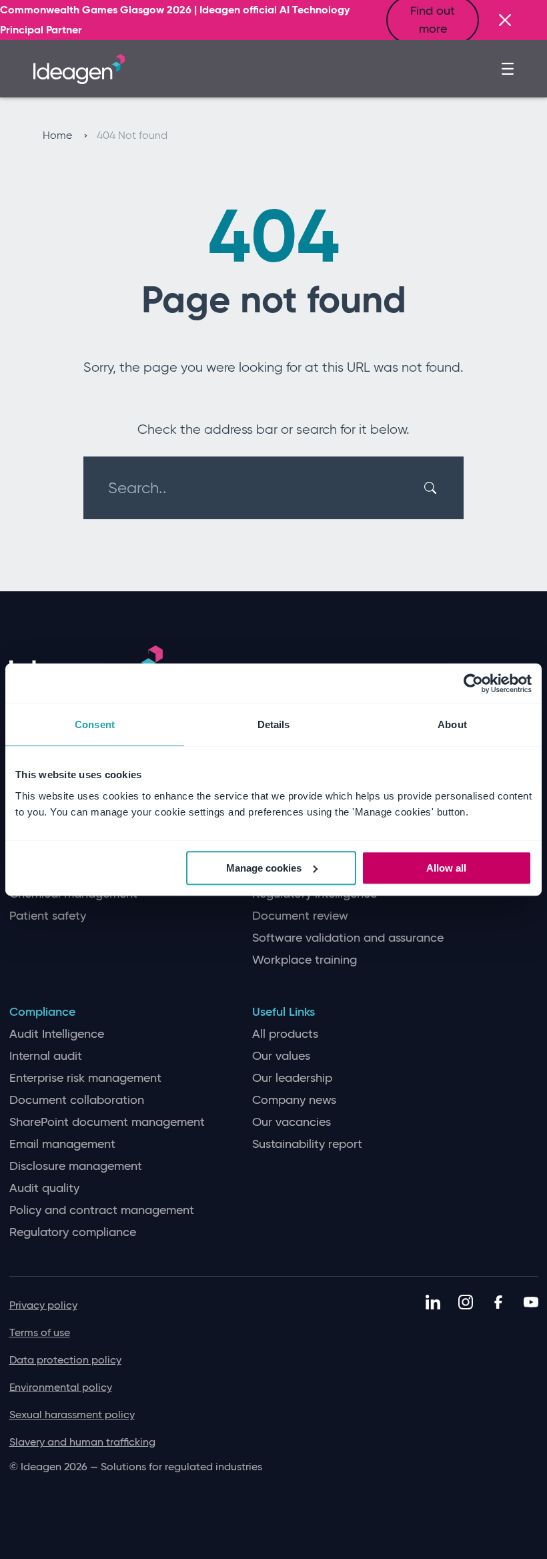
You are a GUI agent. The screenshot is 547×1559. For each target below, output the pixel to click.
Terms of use (39, 1332)
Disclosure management (75, 1166)
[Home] (79, 67)
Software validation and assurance (348, 938)
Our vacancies (291, 1122)
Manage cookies (264, 868)
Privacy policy (43, 1305)
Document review (300, 916)
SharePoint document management (107, 1122)
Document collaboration (76, 1100)
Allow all (446, 868)
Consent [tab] (95, 724)
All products (285, 1034)
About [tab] (452, 724)
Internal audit (45, 1056)
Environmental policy (60, 1387)
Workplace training (304, 960)
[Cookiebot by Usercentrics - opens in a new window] (473, 683)
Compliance (42, 1012)
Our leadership (292, 1078)
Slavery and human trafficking (82, 1442)
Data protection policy (65, 1359)
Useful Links (283, 1012)
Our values (281, 1056)
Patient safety (47, 916)
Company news (294, 1100)
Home (59, 135)
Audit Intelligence (56, 1034)
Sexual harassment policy (72, 1414)
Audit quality (44, 1188)
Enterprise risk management (85, 1078)
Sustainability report (307, 1144)
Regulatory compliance (72, 1232)
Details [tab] (273, 724)
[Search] (432, 488)
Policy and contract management (101, 1210)
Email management (62, 1144)
